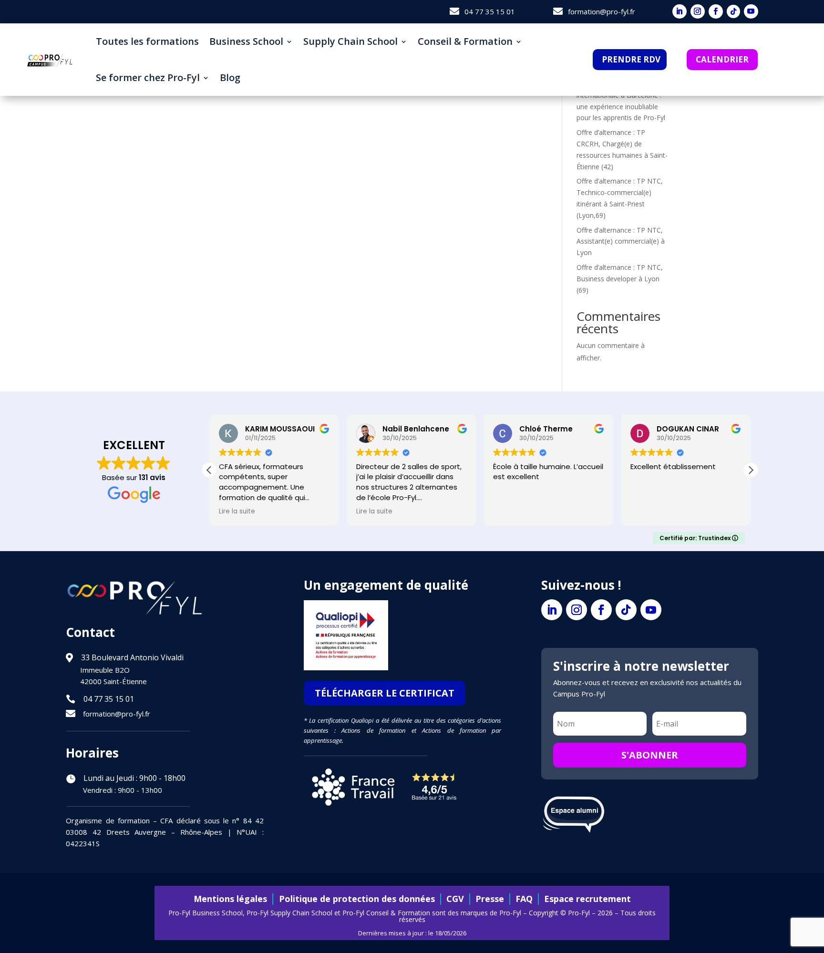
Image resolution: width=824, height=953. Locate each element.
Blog (230, 77)
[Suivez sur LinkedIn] (679, 11)
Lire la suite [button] (237, 511)
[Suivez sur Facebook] (716, 11)
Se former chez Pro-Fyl (148, 77)
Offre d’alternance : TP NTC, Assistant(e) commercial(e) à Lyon (621, 241)
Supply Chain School (350, 41)
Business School (246, 41)
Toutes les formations (147, 41)
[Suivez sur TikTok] (733, 11)
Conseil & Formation (465, 41)
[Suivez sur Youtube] (751, 11)
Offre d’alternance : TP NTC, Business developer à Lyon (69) (620, 279)
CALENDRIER (722, 59)
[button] (750, 470)
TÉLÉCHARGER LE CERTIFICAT (384, 693)
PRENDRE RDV (631, 59)
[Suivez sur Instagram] (697, 11)
